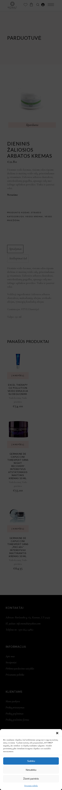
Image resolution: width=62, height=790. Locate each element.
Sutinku (31, 761)
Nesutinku (31, 769)
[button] (57, 733)
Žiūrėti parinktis (31, 778)
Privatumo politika (31, 786)
